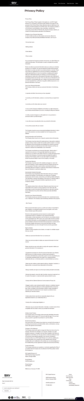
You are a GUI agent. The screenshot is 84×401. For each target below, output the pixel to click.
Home (70, 374)
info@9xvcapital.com (30, 361)
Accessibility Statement (74, 385)
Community (68, 380)
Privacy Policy (72, 383)
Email (3, 383)
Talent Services (69, 377)
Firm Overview (69, 376)
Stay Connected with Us (7, 381)
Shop (70, 379)
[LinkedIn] (12, 397)
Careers (71, 382)
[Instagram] (9, 397)
